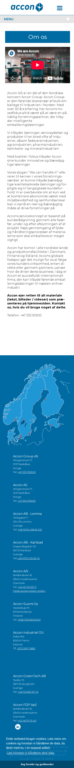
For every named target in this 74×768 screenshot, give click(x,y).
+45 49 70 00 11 (27, 586)
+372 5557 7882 (26, 648)
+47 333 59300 (27, 472)
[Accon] (27, 7)
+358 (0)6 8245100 (29, 619)
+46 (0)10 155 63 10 (28, 558)
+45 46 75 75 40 (27, 720)
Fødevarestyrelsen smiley (29, 590)
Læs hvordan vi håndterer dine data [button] (30, 753)
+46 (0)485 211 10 (28, 691)
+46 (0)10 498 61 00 (30, 529)
